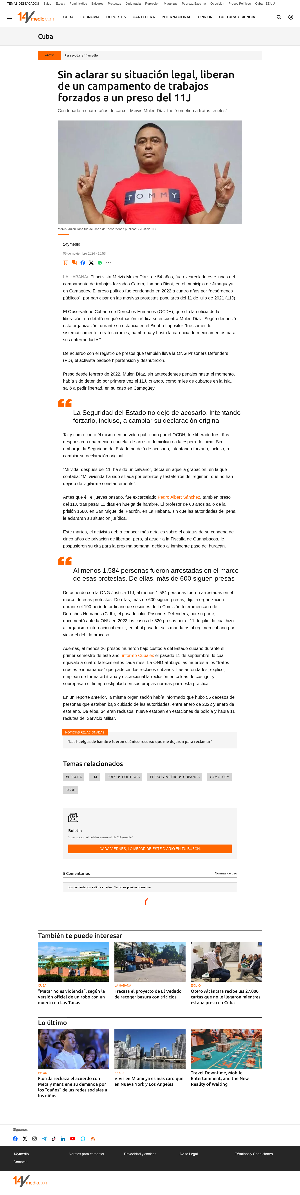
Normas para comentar (86, 1154)
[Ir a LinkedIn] (64, 1138)
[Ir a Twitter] (26, 1138)
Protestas (114, 3)
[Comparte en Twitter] (91, 262)
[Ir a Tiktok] (55, 1138)
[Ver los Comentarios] (74, 262)
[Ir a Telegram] (45, 1138)
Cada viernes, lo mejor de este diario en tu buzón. (150, 849)
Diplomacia (133, 3)
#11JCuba (74, 777)
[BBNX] (30, 1181)
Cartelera (144, 17)
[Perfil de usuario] (290, 17)
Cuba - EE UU (265, 3)
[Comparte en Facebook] (82, 262)
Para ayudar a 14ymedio (81, 55)
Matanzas (170, 3)
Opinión (205, 17)
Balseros (97, 3)
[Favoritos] (65, 262)
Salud (47, 3)
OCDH (71, 790)
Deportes (116, 17)
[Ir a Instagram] (35, 1138)
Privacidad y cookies (140, 1154)
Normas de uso (226, 873)
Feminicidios (78, 3)
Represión (152, 3)
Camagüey (219, 777)
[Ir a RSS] (94, 1138)
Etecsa (60, 3)
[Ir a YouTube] (73, 1138)
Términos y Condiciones (254, 1154)
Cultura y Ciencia (237, 17)
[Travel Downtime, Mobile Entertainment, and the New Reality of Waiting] (226, 1049)
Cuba (68, 17)
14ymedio (21, 1154)
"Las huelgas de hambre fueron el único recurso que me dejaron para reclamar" (139, 741)
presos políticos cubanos (175, 777)
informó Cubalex (138, 655)
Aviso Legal (188, 1154)
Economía (90, 17)
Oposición (217, 3)
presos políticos (123, 777)
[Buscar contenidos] (279, 18)
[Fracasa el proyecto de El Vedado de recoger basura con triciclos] (150, 962)
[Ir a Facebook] (16, 1138)
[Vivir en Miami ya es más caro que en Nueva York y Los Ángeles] (150, 1049)
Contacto (20, 1162)
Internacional (176, 17)
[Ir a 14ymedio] (37, 17)
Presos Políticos (240, 3)
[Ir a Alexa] (83, 1138)
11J (94, 777)
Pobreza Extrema (194, 3)
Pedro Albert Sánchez (179, 497)
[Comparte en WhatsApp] (100, 262)
